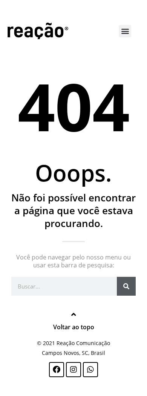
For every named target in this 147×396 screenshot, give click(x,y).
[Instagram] (73, 369)
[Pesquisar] (126, 286)
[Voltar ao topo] (73, 314)
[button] (125, 31)
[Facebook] (56, 369)
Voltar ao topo (73, 327)
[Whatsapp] (90, 369)
